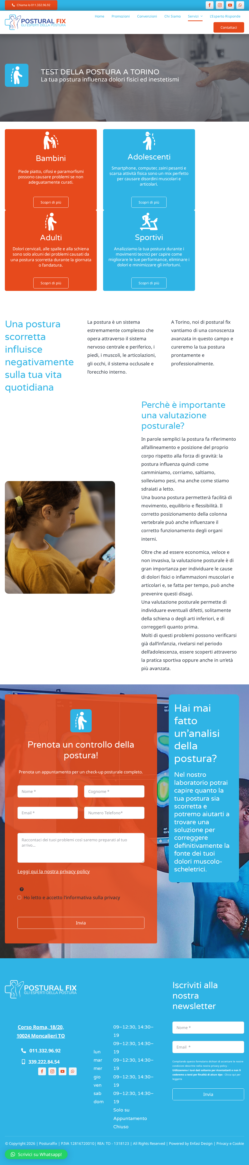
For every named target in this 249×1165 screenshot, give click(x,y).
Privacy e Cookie (230, 1143)
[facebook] (209, 5)
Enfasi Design (201, 1143)
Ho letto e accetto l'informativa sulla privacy (72, 897)
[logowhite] (41, 982)
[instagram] (220, 5)
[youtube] (230, 5)
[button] (36, 1154)
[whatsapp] (240, 5)
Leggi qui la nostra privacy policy (54, 871)
